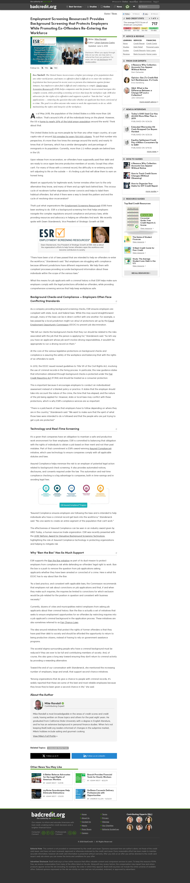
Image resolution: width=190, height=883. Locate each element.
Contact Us (86, 822)
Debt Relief (138, 47)
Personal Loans (152, 47)
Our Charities (107, 825)
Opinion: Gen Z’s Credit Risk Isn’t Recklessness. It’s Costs (144, 78)
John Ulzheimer (137, 97)
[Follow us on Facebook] (48, 833)
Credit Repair (139, 43)
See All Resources (141, 272)
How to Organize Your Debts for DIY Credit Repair (144, 184)
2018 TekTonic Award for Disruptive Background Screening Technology (69, 535)
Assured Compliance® (101, 448)
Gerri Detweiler (137, 72)
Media (84, 825)
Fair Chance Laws (69, 622)
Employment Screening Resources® (82, 205)
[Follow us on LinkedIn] (74, 833)
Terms (104, 814)
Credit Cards (151, 43)
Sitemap (105, 822)
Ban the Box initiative (59, 560)
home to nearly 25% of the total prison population (65, 121)
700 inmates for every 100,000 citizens (72, 136)
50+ (149, 814)
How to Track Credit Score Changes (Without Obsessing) (144, 175)
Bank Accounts (140, 54)
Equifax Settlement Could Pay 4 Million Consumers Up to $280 (144, 142)
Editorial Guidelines (110, 829)
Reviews (126, 54)
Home (107, 13)
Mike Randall (53, 703)
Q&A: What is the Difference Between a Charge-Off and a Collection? (141, 91)
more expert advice (148, 101)
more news (152, 151)
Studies (126, 47)
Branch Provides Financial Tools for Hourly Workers (99, 775)
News (114, 13)
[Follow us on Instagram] (43, 833)
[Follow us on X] (52, 833)
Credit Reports (140, 50)
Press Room (86, 829)
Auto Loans (151, 50)
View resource (146, 228)
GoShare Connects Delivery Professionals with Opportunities (100, 792)
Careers (85, 833)
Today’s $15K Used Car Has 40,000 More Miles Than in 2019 (144, 116)
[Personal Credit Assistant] (127, 6)
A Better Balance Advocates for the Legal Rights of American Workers (56, 777)
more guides (151, 191)
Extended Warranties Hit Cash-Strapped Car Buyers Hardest (144, 129)
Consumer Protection (58, 748)
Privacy (105, 818)
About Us (85, 818)
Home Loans (151, 54)
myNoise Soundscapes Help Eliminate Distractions (56, 791)
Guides (126, 50)
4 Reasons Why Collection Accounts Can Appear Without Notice (143, 67)
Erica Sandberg (137, 82)
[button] (74, 6)
